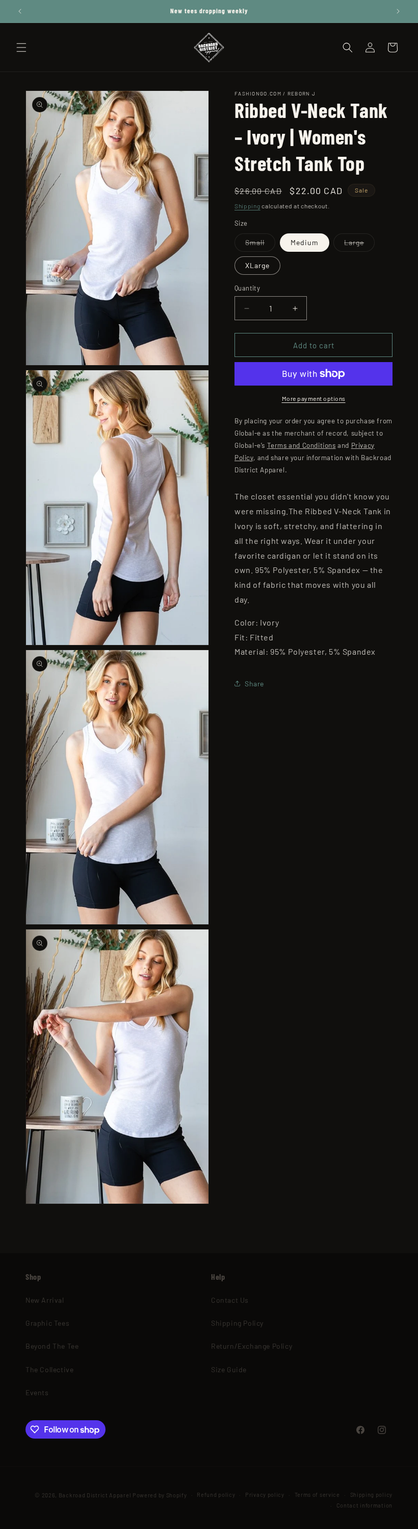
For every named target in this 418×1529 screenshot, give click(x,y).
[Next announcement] (398, 11)
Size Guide (229, 1369)
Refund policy (216, 1494)
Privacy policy (264, 1494)
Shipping (247, 205)
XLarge (257, 265)
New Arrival (44, 1300)
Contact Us (230, 1300)
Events (37, 1392)
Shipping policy (371, 1494)
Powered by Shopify (160, 1495)
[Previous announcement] (20, 11)
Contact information (364, 1505)
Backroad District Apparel (95, 1495)
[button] (21, 47)
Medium (305, 242)
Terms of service (317, 1494)
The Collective (49, 1369)
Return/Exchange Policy (251, 1346)
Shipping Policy (237, 1323)
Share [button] (254, 683)
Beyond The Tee (52, 1346)
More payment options (314, 398)
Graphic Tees (47, 1323)
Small (260, 244)
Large (359, 244)
